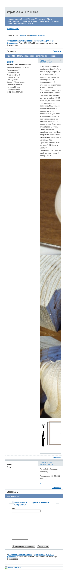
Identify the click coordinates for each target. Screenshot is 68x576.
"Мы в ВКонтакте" (30, 21)
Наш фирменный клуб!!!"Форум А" (22, 19)
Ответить (57, 51)
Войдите (23, 35)
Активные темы (13, 29)
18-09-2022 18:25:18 (46, 463)
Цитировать (56, 457)
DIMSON (10, 62)
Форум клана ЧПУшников (20, 41)
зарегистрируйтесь (37, 35)
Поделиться (44, 60)
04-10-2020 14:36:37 (46, 61)
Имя (13, 509)
